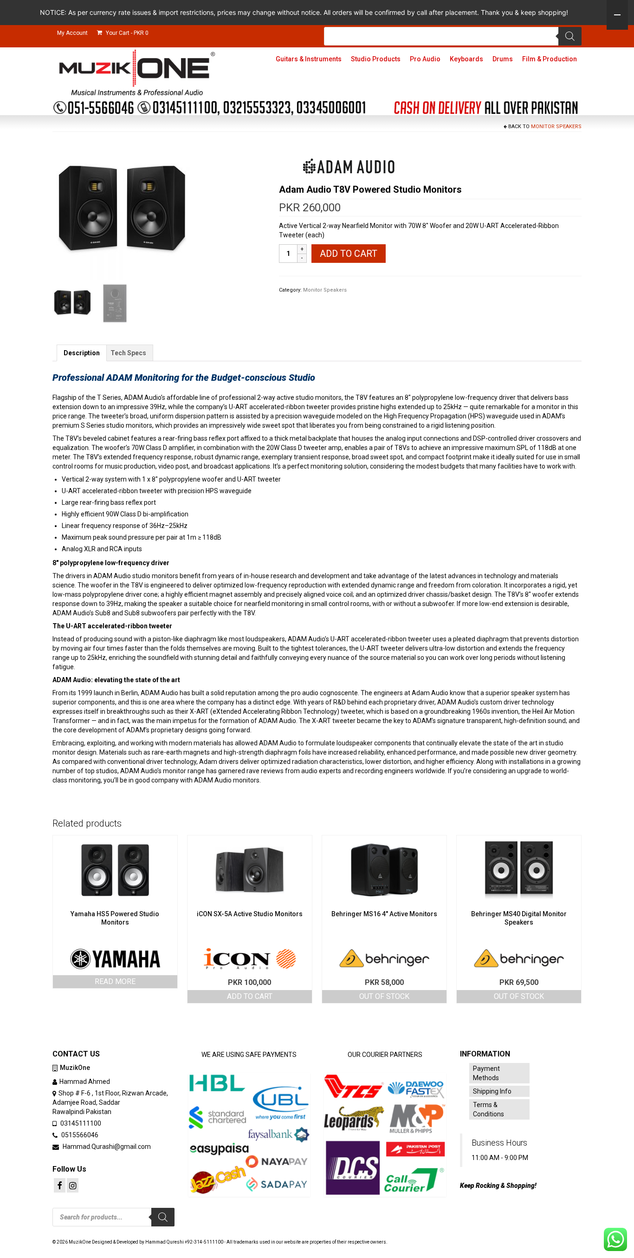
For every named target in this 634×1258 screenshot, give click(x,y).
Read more (115, 981)
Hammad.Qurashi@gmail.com (106, 1146)
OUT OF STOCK (384, 996)
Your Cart (126, 33)
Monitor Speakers (556, 127)
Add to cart (348, 253)
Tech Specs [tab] (128, 353)
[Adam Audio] (348, 166)
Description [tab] (82, 353)
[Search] (570, 36)
